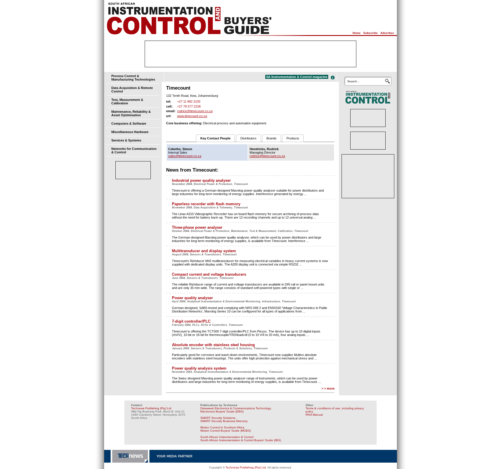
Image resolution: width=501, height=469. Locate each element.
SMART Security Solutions (217, 417)
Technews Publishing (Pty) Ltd (151, 408)
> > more (328, 388)
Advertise (387, 32)
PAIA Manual (314, 414)
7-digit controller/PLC (191, 321)
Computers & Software (128, 123)
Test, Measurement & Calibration (127, 101)
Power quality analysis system (199, 368)
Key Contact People (215, 138)
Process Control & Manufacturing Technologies (133, 77)
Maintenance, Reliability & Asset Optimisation (131, 113)
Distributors (248, 138)
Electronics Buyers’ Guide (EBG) (222, 411)
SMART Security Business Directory (224, 421)
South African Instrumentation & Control (226, 437)
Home (357, 32)
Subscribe (370, 32)
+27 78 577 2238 (189, 106)
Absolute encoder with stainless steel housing (213, 345)
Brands (271, 138)
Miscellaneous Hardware (129, 132)
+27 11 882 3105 (188, 101)
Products (292, 138)
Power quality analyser (192, 298)
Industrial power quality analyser (201, 180)
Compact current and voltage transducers (209, 274)
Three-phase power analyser (197, 227)
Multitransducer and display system (204, 251)
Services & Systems (126, 140)
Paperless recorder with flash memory (206, 204)
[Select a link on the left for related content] (333, 77)
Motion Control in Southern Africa (222, 427)
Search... (353, 81)
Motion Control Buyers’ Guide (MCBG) (225, 430)
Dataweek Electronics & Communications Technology (235, 408)
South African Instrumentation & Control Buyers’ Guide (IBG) (240, 440)
